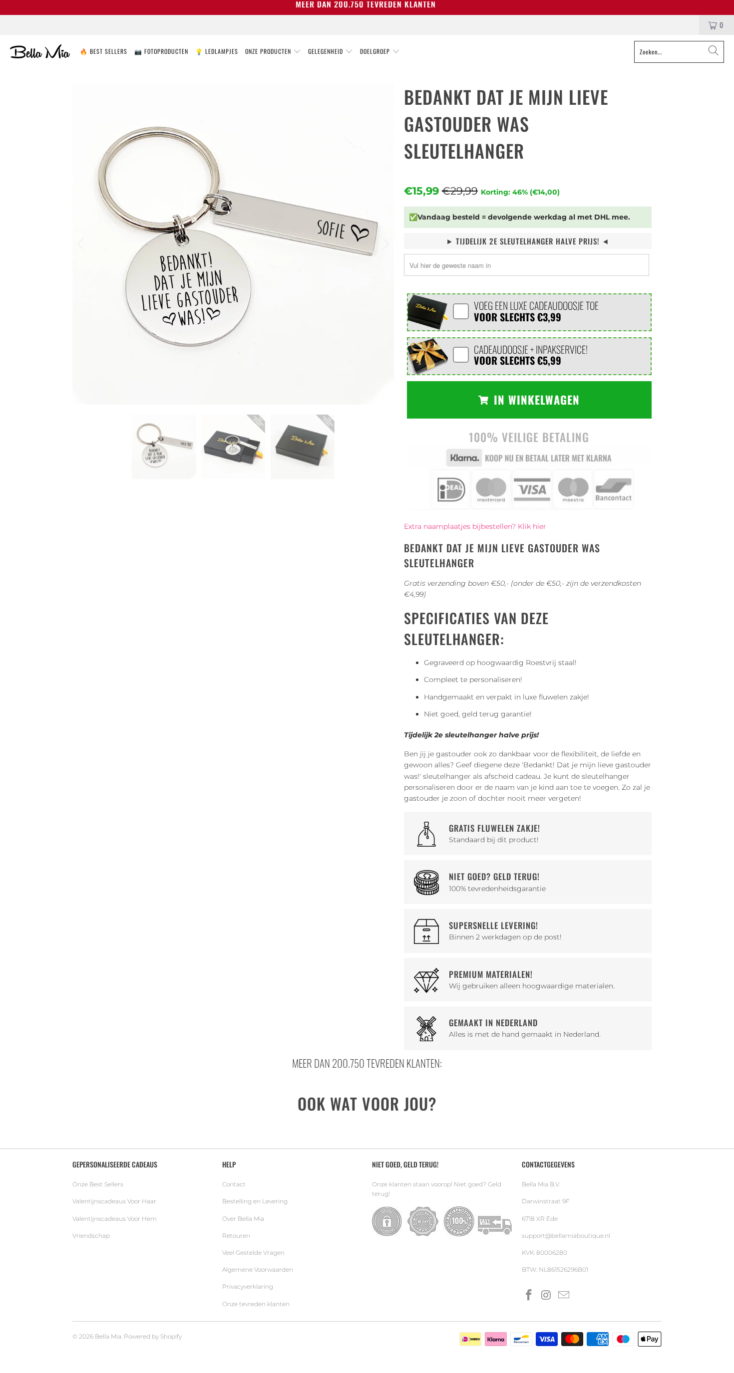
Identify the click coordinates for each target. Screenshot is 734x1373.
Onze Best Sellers (97, 1184)
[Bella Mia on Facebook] (529, 1295)
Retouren (236, 1235)
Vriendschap (91, 1235)
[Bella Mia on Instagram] (546, 1295)
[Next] (384, 244)
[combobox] (679, 52)
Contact (234, 1184)
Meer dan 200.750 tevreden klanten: (367, 1063)
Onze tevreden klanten (256, 1304)
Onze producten (269, 51)
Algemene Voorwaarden (257, 1269)
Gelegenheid (326, 51)
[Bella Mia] (40, 51)
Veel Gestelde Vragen (253, 1252)
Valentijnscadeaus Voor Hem (114, 1218)
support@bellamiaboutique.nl (566, 1235)
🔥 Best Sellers (103, 51)
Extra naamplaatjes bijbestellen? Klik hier (475, 526)
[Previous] (82, 244)
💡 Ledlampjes (216, 51)
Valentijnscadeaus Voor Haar (114, 1201)
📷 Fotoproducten (161, 51)
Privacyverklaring (247, 1286)
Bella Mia (108, 1336)
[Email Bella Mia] (563, 1295)
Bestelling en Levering (255, 1201)
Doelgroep (376, 51)
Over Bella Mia (243, 1218)
